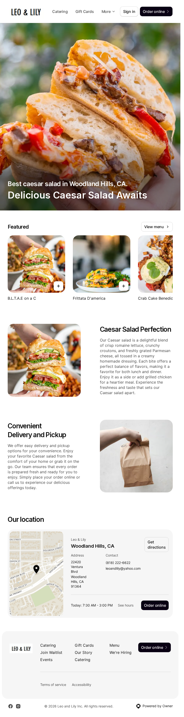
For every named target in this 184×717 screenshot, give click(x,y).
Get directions (157, 545)
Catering (60, 11)
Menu (114, 645)
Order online (155, 605)
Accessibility (81, 685)
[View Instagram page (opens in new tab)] (18, 706)
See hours (125, 605)
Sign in (129, 11)
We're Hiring (120, 652)
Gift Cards (84, 11)
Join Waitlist (51, 652)
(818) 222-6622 (118, 563)
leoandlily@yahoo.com (123, 568)
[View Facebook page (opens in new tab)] (10, 706)
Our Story (83, 652)
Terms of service (53, 685)
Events (46, 659)
